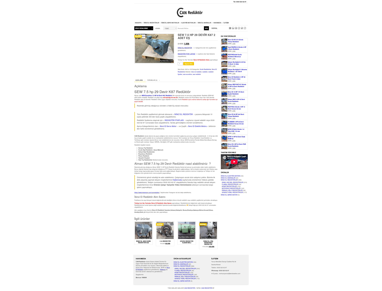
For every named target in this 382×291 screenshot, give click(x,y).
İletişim (226, 23)
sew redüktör (197, 74)
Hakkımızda (217, 23)
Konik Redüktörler (205, 69)
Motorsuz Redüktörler (231, 188)
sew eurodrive (187, 74)
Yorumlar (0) (152, 80)
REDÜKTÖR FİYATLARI (174, 120)
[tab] (140, 80)
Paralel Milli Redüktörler (232, 190)
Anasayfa (138, 23)
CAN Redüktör (189, 288)
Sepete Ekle (189, 64)
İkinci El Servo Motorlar (170, 23)
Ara (206, 28)
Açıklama (139, 80)
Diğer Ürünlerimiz (141, 28)
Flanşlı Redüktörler (230, 184)
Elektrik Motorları (188, 23)
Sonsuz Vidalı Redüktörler (232, 192)
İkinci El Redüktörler (151, 23)
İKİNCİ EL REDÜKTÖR (183, 114)
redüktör (205, 72)
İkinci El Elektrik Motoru (197, 126)
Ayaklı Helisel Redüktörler (232, 182)
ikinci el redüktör (196, 72)
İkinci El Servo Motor (168, 126)
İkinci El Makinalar (204, 23)
